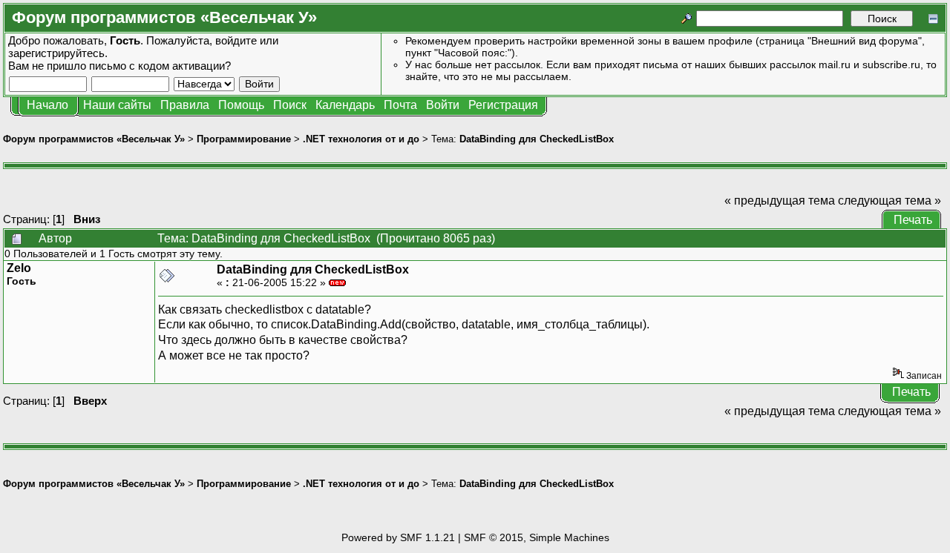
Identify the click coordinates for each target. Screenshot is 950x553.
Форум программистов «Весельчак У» (94, 139)
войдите (236, 40)
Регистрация (503, 105)
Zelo (19, 268)
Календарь (345, 105)
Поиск (290, 105)
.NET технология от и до (361, 139)
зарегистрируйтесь (56, 53)
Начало (47, 105)
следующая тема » (889, 200)
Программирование (244, 139)
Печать (913, 219)
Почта (400, 105)
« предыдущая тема (779, 200)
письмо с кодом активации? (160, 65)
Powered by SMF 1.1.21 (398, 537)
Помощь (241, 105)
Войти (442, 105)
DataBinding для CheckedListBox (536, 139)
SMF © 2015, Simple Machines (536, 537)
